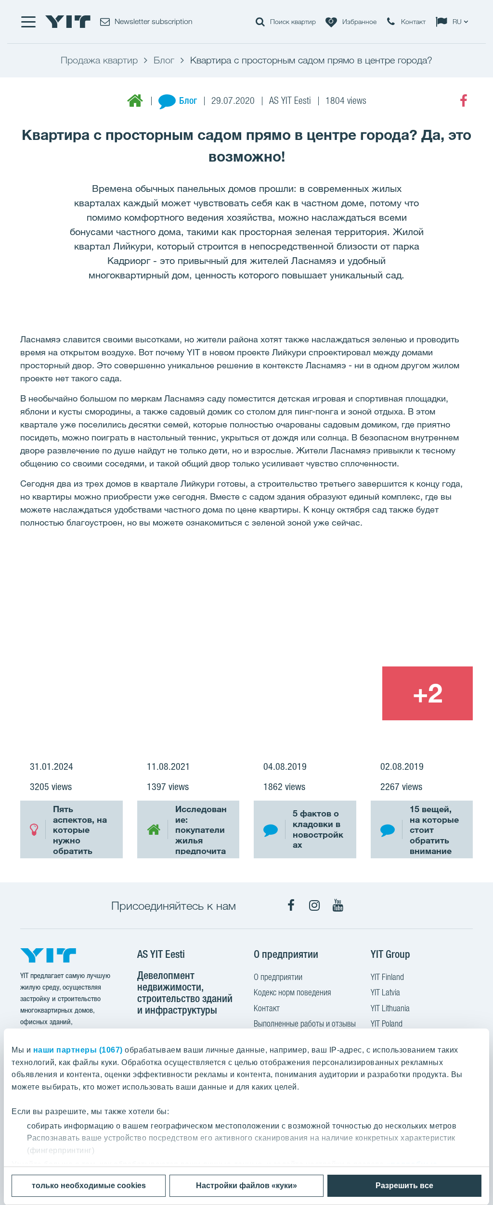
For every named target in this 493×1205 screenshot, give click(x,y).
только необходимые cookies (89, 1185)
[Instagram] (314, 905)
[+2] (427, 693)
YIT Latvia (385, 992)
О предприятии (278, 977)
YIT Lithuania (390, 1008)
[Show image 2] (382, 611)
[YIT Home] (68, 21)
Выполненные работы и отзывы (305, 1023)
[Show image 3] (336, 693)
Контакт (267, 1008)
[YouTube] (338, 905)
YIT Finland (387, 977)
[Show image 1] (155, 639)
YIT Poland (386, 1023)
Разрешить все (404, 1185)
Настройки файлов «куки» (246, 1185)
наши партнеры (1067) (78, 1050)
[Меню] (28, 21)
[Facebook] (463, 101)
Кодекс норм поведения (292, 992)
